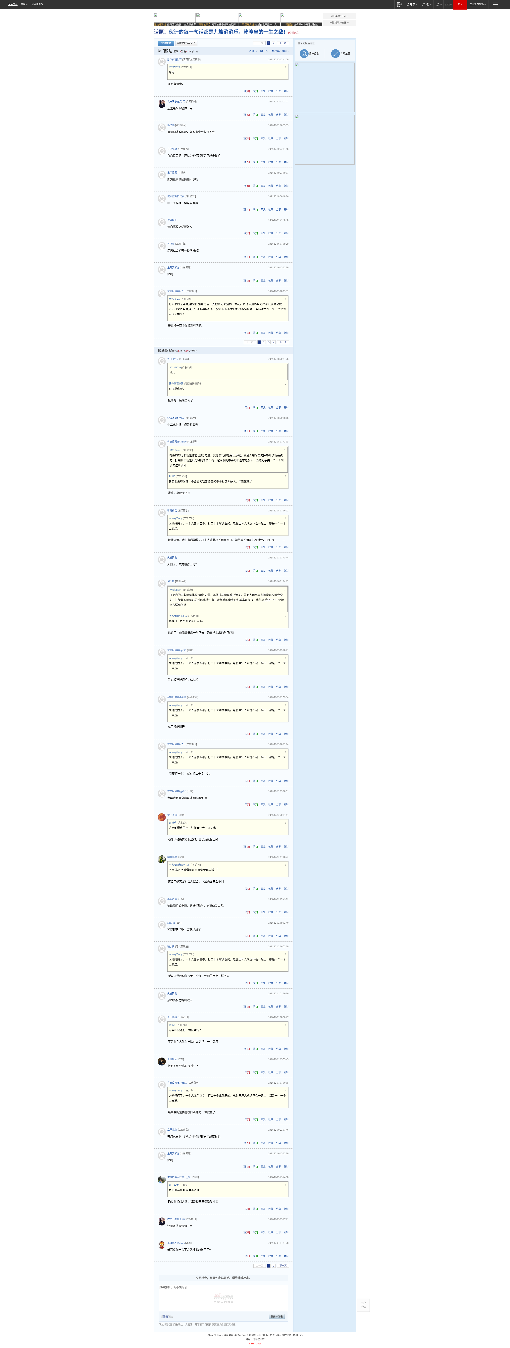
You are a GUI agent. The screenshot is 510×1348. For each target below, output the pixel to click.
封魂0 (172, 476)
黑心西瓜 (172, 899)
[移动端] (399, 4)
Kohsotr (171, 922)
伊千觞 (171, 581)
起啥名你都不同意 (176, 697)
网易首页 (13, 4)
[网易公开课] (412, 4)
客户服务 (263, 1335)
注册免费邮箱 (476, 4)
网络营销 (286, 1335)
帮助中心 (298, 1335)
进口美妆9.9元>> (339, 16)
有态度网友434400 (176, 441)
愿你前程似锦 (174, 59)
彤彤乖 (171, 125)
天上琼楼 (172, 1017)
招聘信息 (251, 1335)
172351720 (174, 67)
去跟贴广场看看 (185, 43)
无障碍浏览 (37, 4)
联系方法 (240, 1335)
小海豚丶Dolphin (176, 1243)
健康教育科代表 (175, 196)
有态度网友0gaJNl (176, 791)
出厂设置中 (173, 172)
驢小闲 (171, 946)
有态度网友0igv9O (176, 650)
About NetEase (214, 1335)
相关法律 (275, 1335)
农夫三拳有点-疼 (176, 101)
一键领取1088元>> (339, 22)
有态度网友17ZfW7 (177, 1082)
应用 (23, 4)
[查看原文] (293, 32)
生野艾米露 (173, 267)
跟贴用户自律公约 (258, 51)
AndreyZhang (175, 518)
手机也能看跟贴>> (279, 51)
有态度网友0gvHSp (179, 864)
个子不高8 (172, 815)
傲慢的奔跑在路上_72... (179, 1177)
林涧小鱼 (172, 857)
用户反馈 (363, 1305)
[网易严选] (426, 4)
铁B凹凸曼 (172, 359)
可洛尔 (171, 243)
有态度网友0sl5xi (176, 291)
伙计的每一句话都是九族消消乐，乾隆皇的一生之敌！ (228, 32)
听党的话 (172, 510)
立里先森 (172, 149)
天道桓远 (172, 1059)
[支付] (438, 4)
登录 (460, 4)
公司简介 (228, 1335)
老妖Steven (174, 299)
